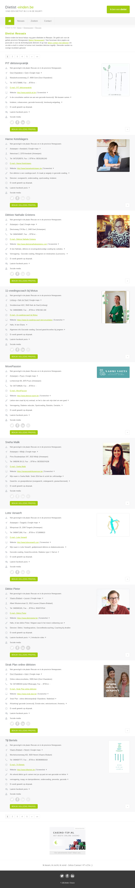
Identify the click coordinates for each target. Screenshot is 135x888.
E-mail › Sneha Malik (18, 467)
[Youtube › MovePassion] (28, 425)
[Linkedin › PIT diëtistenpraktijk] (23, 122)
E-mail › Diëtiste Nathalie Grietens (23, 239)
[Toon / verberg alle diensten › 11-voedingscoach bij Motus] (42, 329)
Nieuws (20, 21)
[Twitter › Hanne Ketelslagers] (12, 198)
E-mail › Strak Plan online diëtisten (23, 689)
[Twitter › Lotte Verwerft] (12, 572)
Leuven (27, 598)
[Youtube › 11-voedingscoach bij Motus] (28, 350)
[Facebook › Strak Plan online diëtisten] (17, 724)
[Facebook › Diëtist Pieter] (17, 648)
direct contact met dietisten (58, 43)
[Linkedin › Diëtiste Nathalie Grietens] (23, 274)
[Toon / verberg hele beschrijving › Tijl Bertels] (42, 774)
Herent (26, 750)
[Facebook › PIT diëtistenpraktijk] (17, 122)
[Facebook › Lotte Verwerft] (17, 572)
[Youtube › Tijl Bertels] (28, 799)
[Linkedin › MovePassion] (23, 425)
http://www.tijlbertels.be (26, 770)
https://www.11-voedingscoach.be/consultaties (34, 320)
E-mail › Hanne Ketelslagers (20, 163)
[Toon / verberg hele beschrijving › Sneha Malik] (42, 476)
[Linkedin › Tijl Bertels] (23, 799)
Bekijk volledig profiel (24, 129)
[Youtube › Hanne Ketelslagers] (28, 198)
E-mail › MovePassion (18, 391)
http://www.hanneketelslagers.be (29, 168)
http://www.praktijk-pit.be (26, 93)
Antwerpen (14, 149)
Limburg (13, 300)
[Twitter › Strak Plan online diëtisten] (12, 724)
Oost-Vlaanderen (16, 73)
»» (37, 57)
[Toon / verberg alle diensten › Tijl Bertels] (42, 779)
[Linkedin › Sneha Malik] (23, 496)
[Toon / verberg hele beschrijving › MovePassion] (42, 400)
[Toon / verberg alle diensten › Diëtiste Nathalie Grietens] (42, 254)
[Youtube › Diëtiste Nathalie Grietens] (28, 274)
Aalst (26, 674)
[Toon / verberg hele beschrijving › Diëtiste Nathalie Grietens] (42, 249)
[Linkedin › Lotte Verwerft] (23, 572)
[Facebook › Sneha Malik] (17, 496)
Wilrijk (22, 452)
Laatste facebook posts (20, 112)
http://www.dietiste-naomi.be (28, 396)
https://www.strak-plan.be (26, 694)
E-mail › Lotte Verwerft (18, 537)
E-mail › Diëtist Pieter (18, 613)
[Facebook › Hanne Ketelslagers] (17, 198)
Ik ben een (118, 9)
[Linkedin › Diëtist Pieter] (23, 648)
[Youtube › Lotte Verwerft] (28, 572)
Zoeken (34, 21)
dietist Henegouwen (36, 40)
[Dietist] (9, 21)
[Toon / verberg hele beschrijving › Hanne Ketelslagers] (42, 173)
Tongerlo (23, 523)
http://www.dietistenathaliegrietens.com (32, 244)
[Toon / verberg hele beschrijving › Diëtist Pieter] (42, 623)
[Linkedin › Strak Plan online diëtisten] (23, 724)
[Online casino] (69, 828)
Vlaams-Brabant (16, 598)
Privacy (72, 882)
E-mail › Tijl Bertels (17, 765)
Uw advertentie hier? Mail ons (67, 853)
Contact (47, 21)
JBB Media (65, 882)
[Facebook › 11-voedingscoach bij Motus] (17, 350)
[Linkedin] (72, 876)
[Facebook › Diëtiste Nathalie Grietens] (17, 274)
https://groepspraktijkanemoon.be (30, 471)
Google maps (36, 73)
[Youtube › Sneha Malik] (28, 496)
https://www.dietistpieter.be (27, 618)
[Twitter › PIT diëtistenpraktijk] (12, 122)
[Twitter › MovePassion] (12, 425)
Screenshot (42, 93)
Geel (21, 224)
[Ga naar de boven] (127, 129)
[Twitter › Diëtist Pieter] (12, 648)
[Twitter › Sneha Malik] (12, 496)
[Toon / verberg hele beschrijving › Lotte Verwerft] (42, 547)
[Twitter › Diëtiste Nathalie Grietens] (12, 274)
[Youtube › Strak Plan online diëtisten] (28, 724)
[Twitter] (62, 876)
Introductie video (39, 637)
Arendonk (23, 149)
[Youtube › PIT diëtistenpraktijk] (28, 122)
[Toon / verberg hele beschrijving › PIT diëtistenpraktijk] (42, 97)
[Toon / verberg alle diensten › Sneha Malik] (42, 481)
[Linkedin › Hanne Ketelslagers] (23, 198)
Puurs (22, 376)
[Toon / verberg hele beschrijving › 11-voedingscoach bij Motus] (42, 325)
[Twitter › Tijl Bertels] (12, 799)
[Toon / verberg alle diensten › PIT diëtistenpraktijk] (42, 102)
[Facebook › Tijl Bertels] (17, 799)
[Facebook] (67, 876)
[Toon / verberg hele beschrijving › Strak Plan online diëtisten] (42, 698)
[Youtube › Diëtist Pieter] (28, 648)
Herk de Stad (23, 300)
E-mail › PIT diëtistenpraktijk (21, 88)
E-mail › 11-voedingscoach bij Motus (24, 315)
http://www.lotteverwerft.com (28, 542)
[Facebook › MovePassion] (17, 425)
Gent (26, 73)
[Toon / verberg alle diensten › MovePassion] (42, 405)
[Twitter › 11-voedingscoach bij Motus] (12, 350)
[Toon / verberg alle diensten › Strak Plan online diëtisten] (42, 703)
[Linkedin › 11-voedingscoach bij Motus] (23, 350)
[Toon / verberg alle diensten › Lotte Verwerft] (42, 552)
